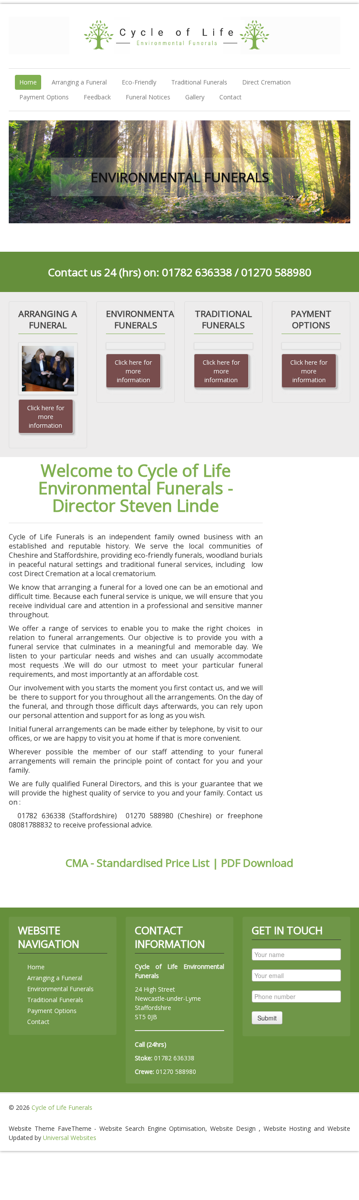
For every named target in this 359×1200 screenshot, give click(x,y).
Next (336, 171)
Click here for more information (45, 416)
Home (28, 82)
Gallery (194, 97)
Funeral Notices (148, 97)
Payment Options (44, 97)
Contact (230, 97)
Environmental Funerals (60, 989)
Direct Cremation (266, 82)
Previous (22, 171)
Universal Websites (69, 1137)
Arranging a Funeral (79, 82)
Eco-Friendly (139, 82)
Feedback (97, 97)
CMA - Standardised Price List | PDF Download (179, 862)
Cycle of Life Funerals (62, 1107)
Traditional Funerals (199, 82)
